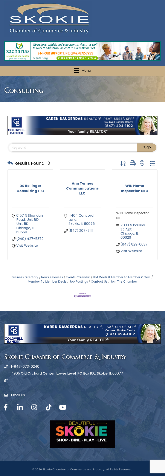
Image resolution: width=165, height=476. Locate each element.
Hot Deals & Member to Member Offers (122, 277)
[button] (10, 163)
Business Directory (25, 277)
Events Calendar (78, 277)
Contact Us (99, 282)
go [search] (149, 147)
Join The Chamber (123, 282)
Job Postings (78, 282)
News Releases (52, 277)
